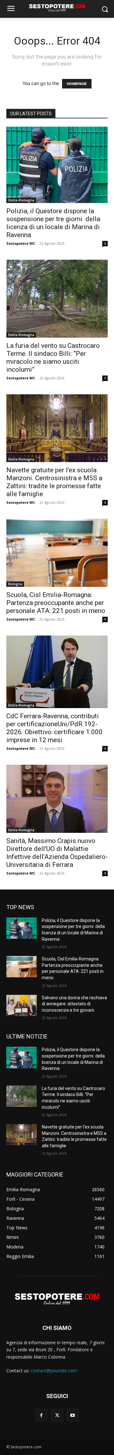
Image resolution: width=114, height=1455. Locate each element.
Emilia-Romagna (21, 200)
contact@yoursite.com (54, 1370)
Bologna (15, 584)
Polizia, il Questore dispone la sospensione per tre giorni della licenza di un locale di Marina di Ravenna (53, 223)
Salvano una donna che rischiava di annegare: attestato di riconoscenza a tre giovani (74, 1004)
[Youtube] (72, 1415)
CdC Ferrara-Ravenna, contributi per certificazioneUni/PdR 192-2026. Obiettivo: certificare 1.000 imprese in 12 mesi (54, 728)
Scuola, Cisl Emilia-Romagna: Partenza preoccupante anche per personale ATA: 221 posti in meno (55, 603)
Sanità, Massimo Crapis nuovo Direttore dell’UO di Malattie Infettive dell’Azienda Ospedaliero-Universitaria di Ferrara (57, 852)
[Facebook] (41, 1415)
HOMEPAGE (77, 83)
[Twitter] (57, 1415)
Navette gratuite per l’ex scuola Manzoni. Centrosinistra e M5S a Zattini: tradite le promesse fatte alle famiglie (54, 482)
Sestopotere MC (20, 243)
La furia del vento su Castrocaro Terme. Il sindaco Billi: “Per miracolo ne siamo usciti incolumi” (53, 357)
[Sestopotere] (57, 7)
